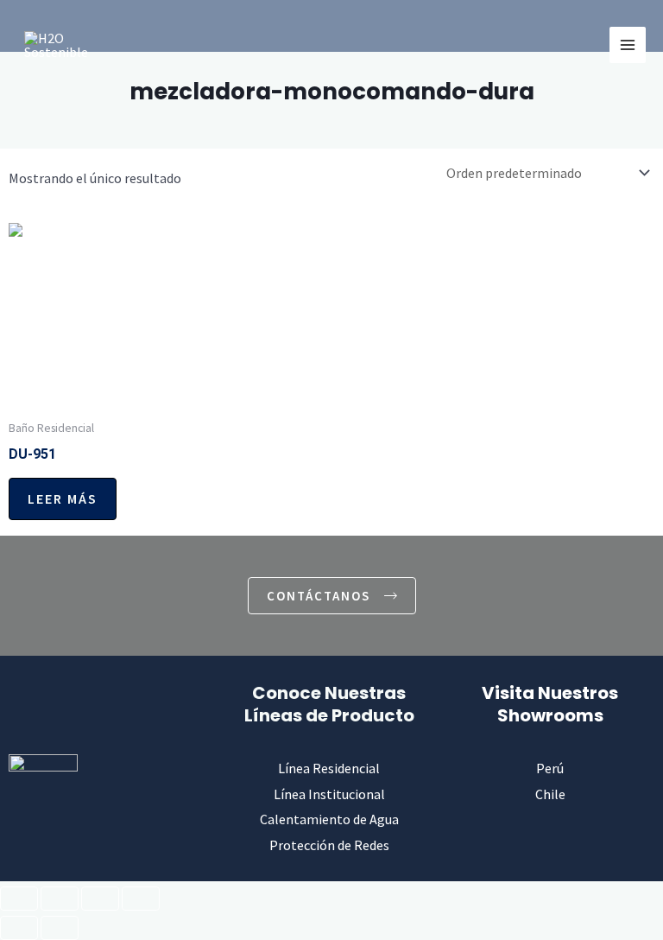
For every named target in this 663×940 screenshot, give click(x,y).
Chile (550, 794)
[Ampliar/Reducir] (19, 898)
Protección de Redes (329, 845)
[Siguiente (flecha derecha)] (60, 928)
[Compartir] (100, 898)
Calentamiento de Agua (329, 819)
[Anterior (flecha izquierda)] (19, 928)
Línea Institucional (329, 794)
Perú (550, 768)
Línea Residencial (329, 768)
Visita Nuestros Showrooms (550, 704)
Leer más (63, 498)
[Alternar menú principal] (627, 45)
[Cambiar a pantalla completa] (60, 898)
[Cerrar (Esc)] (141, 898)
